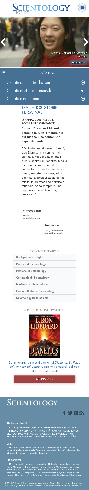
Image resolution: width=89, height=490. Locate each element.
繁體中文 (56, 431)
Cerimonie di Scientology (32, 277)
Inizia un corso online (35, 467)
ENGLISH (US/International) (21, 427)
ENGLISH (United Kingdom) (51, 427)
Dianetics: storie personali (28, 91)
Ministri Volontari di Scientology (63, 467)
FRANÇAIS (12, 431)
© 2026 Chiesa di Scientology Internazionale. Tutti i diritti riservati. (37, 483)
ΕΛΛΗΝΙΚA (41, 436)
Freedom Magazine (59, 469)
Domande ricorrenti (45, 450)
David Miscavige (15, 467)
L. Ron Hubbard (15, 447)
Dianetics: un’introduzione (28, 83)
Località (43, 453)
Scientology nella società (32, 298)
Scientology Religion (69, 464)
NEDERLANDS (71, 431)
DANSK (71, 427)
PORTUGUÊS (68, 436)
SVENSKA (45, 433)
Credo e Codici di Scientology (35, 291)
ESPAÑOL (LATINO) (62, 433)
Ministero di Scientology (32, 284)
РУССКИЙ (44, 431)
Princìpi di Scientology (31, 264)
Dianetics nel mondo (24, 99)
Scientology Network (46, 464)
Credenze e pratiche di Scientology (42, 447)
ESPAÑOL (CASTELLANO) (20, 436)
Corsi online (69, 450)
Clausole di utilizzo (52, 485)
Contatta (33, 453)
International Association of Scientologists (27, 469)
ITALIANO (54, 436)
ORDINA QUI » (44, 379)
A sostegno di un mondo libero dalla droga (41, 472)
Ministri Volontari (25, 450)
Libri (59, 450)
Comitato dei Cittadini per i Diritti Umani (63, 475)
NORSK (34, 433)
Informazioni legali (72, 485)
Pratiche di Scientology (31, 271)
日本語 (33, 431)
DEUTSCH (12, 433)
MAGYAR (23, 433)
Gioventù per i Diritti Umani (28, 475)
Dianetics (29, 464)
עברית (24, 430)
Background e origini (29, 257)
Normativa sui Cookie (30, 485)
